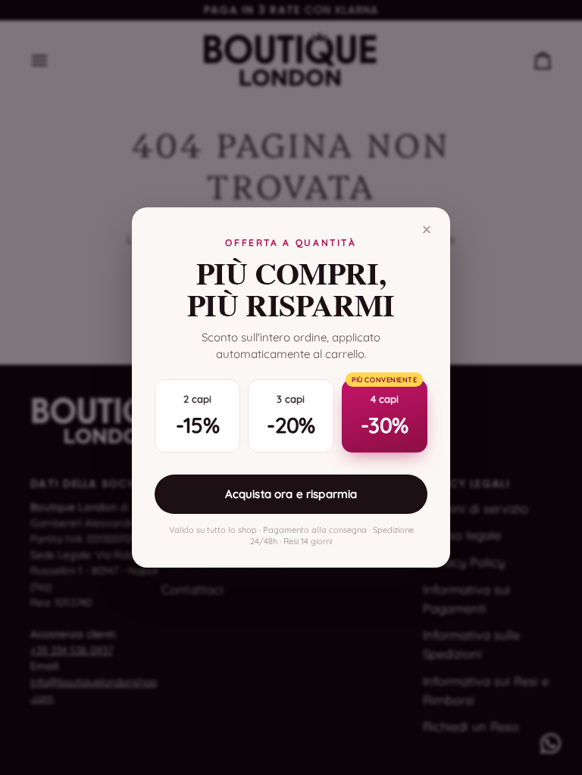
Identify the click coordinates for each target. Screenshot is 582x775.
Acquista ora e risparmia (291, 494)
